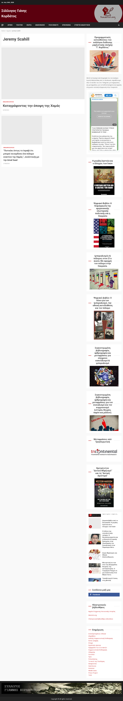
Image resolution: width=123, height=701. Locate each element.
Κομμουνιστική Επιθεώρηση (97, 650)
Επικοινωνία (66, 25)
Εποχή (90, 643)
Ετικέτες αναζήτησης (82, 25)
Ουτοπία (91, 654)
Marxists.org (92, 615)
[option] (104, 524)
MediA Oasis (92, 670)
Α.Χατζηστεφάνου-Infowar (97, 634)
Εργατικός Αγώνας (94, 645)
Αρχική (10, 25)
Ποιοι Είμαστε (53, 25)
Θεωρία (29, 25)
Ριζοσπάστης (92, 659)
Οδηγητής (91, 652)
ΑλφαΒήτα (91, 636)
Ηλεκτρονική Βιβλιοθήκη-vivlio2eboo (100, 619)
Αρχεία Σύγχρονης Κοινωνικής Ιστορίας (101, 611)
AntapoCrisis (92, 664)
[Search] (118, 25)
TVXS (90, 675)
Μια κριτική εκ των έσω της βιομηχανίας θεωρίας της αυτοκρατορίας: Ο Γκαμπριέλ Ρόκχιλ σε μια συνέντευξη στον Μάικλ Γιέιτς (95, 568)
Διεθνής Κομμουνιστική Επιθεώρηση (100, 638)
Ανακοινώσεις (40, 25)
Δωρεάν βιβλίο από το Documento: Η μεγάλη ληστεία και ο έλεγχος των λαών (95, 523)
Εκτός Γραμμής (93, 641)
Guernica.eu (92, 666)
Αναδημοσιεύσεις (8, 101)
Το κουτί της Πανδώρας (96, 661)
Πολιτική (19, 25)
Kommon (91, 668)
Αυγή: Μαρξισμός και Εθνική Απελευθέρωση (95, 555)
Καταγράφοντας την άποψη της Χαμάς (43, 73)
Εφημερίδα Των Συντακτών (97, 647)
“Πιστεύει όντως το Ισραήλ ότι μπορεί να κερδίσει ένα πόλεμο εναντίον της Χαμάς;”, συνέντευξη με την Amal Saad (21, 130)
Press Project (93, 673)
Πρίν (90, 657)
